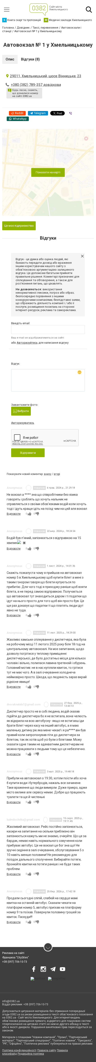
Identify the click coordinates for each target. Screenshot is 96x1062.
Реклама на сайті (13, 953)
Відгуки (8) (30, 59)
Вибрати (23, 411)
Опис (10, 59)
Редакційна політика (31, 1053)
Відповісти (14, 513)
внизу (47, 474)
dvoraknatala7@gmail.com (23, 704)
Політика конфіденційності (19, 1050)
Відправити (28, 452)
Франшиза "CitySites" (15, 957)
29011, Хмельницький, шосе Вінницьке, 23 (45, 76)
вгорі (57, 474)
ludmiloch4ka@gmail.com (23, 819)
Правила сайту (46, 1050)
